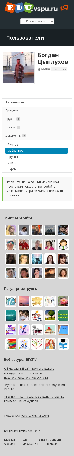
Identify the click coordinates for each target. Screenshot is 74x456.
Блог (26, 440)
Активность (14, 102)
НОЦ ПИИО (11, 431)
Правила (52, 444)
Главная (9, 440)
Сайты (12, 163)
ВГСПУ (23, 431)
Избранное (15, 150)
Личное (13, 144)
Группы (12, 127)
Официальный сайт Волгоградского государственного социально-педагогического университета (29, 373)
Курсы (12, 169)
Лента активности (49, 440)
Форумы (9, 444)
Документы (15, 135)
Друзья (12, 119)
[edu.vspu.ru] (37, 8)
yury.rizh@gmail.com (35, 415)
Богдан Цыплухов (53, 58)
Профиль (11, 110)
